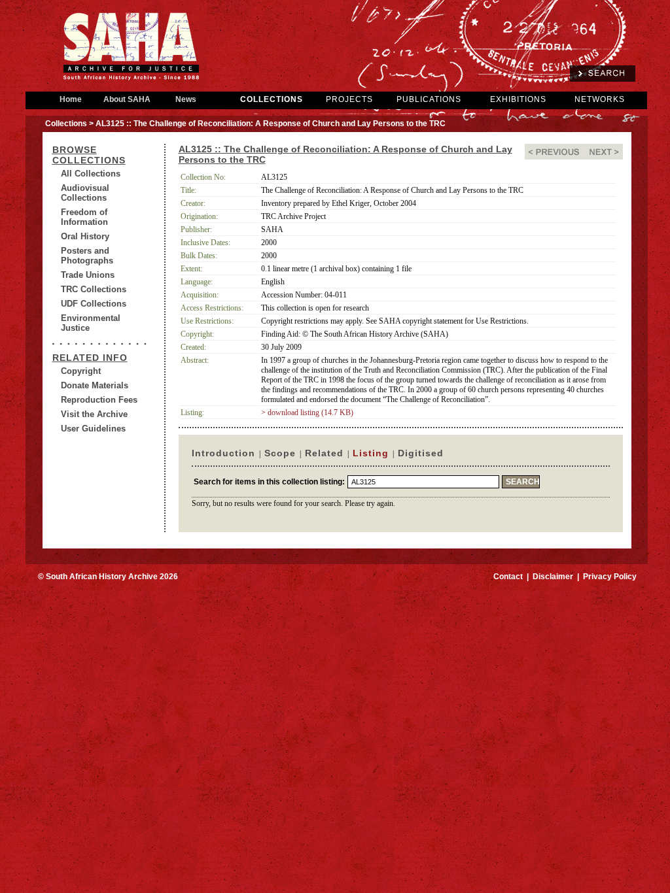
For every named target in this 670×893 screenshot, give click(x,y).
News (185, 99)
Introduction (223, 453)
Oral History (85, 236)
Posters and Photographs (87, 255)
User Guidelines (93, 428)
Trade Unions (88, 275)
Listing (371, 453)
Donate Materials (94, 385)
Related (324, 453)
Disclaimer (553, 576)
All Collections (90, 173)
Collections (66, 123)
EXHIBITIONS (518, 99)
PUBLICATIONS (429, 99)
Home (71, 99)
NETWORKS (599, 99)
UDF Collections (93, 304)
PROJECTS (349, 99)
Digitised (421, 453)
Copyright (81, 371)
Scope (280, 453)
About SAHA (126, 99)
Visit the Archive (94, 414)
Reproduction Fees (99, 400)
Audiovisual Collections (85, 193)
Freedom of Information (84, 217)
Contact (508, 576)
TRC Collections (93, 289)
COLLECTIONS (271, 99)
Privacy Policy (610, 576)
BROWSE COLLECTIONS (89, 154)
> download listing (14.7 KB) (307, 412)
